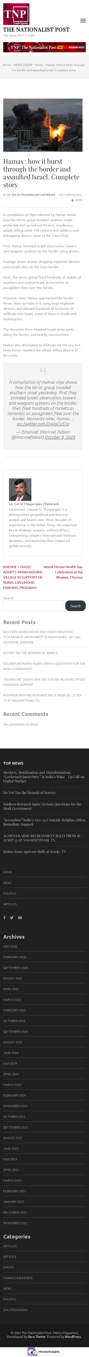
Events (8, 1267)
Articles (9, 904)
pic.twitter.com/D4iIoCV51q (43, 423)
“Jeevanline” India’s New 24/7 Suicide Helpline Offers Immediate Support (44, 822)
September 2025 (15, 968)
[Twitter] (12, 917)
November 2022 (15, 1223)
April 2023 (11, 1170)
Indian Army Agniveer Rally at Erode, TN (34, 851)
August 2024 (12, 1042)
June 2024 (10, 1053)
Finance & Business (17, 1278)
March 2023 (12, 1180)
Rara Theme (36, 1336)
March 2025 (12, 999)
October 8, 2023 (60, 437)
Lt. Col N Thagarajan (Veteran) (31, 194)
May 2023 (10, 1159)
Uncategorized (15, 1310)
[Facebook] (4, 917)
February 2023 (14, 1191)
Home (7, 872)
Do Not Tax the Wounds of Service (30, 653)
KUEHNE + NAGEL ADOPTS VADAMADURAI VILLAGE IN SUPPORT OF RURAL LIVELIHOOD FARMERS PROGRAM (23, 577)
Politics (9, 893)
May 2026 (10, 946)
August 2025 (12, 978)
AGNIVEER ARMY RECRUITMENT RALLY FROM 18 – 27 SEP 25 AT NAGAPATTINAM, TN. (43, 837)
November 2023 (15, 1106)
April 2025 (11, 989)
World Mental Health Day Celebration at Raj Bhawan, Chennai (63, 571)
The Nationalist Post (36, 29)
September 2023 (15, 1127)
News (79, 200)
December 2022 (15, 1212)
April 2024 (11, 1074)
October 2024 (14, 1021)
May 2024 (10, 1063)
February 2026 (14, 957)
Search (8, 598)
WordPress (73, 1336)
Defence (9, 1256)
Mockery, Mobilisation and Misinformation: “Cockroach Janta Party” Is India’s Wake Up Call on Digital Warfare (42, 637)
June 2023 (10, 1148)
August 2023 (12, 1138)
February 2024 (14, 1095)
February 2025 (14, 1010)
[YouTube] (20, 917)
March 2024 (12, 1085)
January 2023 (13, 1202)
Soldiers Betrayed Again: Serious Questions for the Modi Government (42, 806)
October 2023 (14, 1116)
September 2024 (15, 1031)
